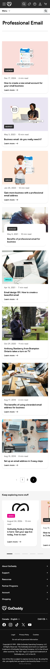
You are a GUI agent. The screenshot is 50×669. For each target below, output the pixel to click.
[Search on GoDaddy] (46, 11)
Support (5, 573)
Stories (9, 336)
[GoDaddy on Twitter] (23, 626)
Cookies (36, 635)
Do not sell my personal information (25, 639)
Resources (6, 579)
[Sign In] (40, 4)
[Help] (34, 4)
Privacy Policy (24, 635)
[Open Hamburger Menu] (3, 4)
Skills (8, 280)
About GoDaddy (9, 566)
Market (9, 127)
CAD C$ (41, 619)
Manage (12, 229)
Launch (9, 70)
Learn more (12, 542)
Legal (13, 635)
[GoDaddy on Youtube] (30, 626)
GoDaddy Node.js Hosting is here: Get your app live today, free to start (20, 532)
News (11, 516)
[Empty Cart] (45, 4)
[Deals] (29, 4)
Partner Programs (10, 586)
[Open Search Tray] (24, 4)
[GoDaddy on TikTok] (17, 626)
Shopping (6, 599)
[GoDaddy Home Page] (12, 608)
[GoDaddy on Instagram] (10, 626)
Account (6, 592)
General (9, 392)
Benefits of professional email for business (23, 240)
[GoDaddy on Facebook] (4, 626)
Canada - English (9, 619)
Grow (8, 180)
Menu (4, 11)
